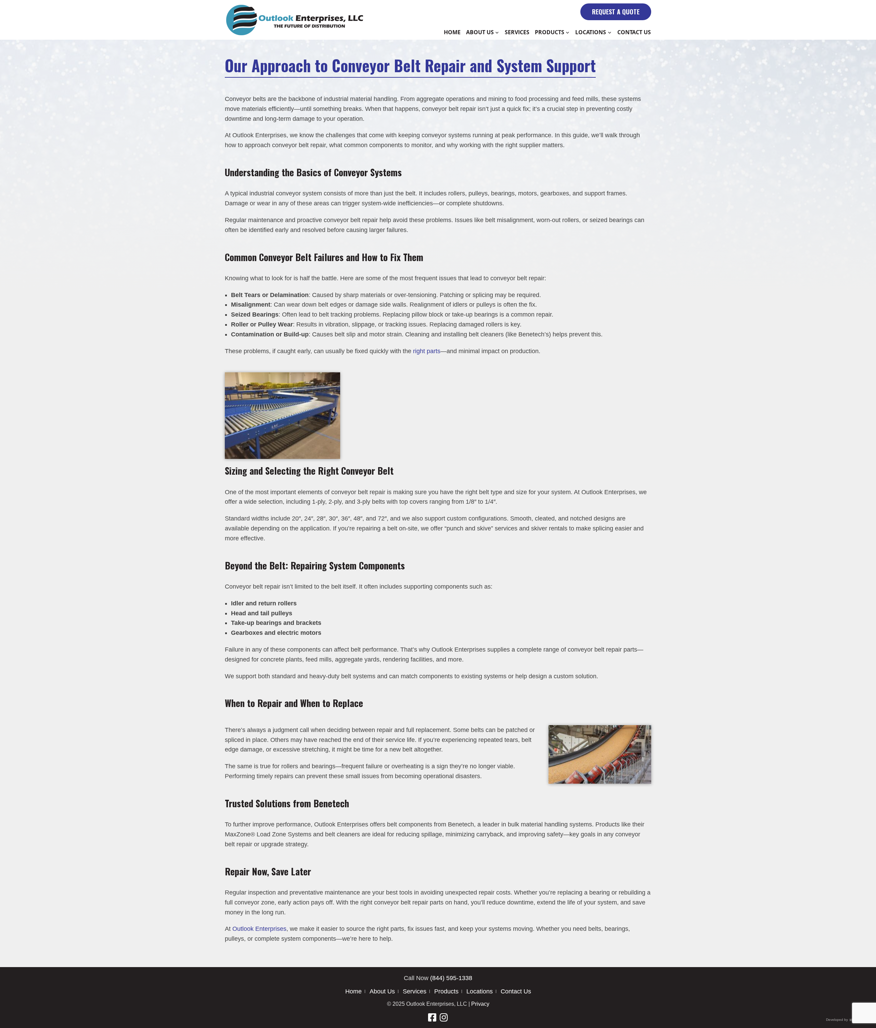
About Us (480, 32)
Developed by (837, 1019)
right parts (426, 351)
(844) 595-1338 (451, 978)
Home (452, 32)
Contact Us (634, 32)
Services (517, 32)
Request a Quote (616, 11)
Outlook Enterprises (259, 928)
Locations (590, 32)
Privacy (480, 1004)
